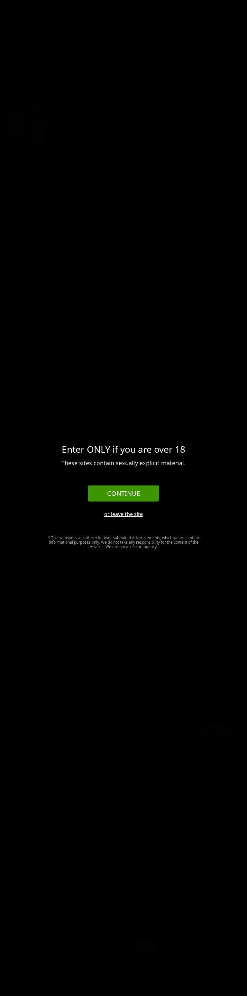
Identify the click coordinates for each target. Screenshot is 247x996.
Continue (123, 493)
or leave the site (123, 514)
